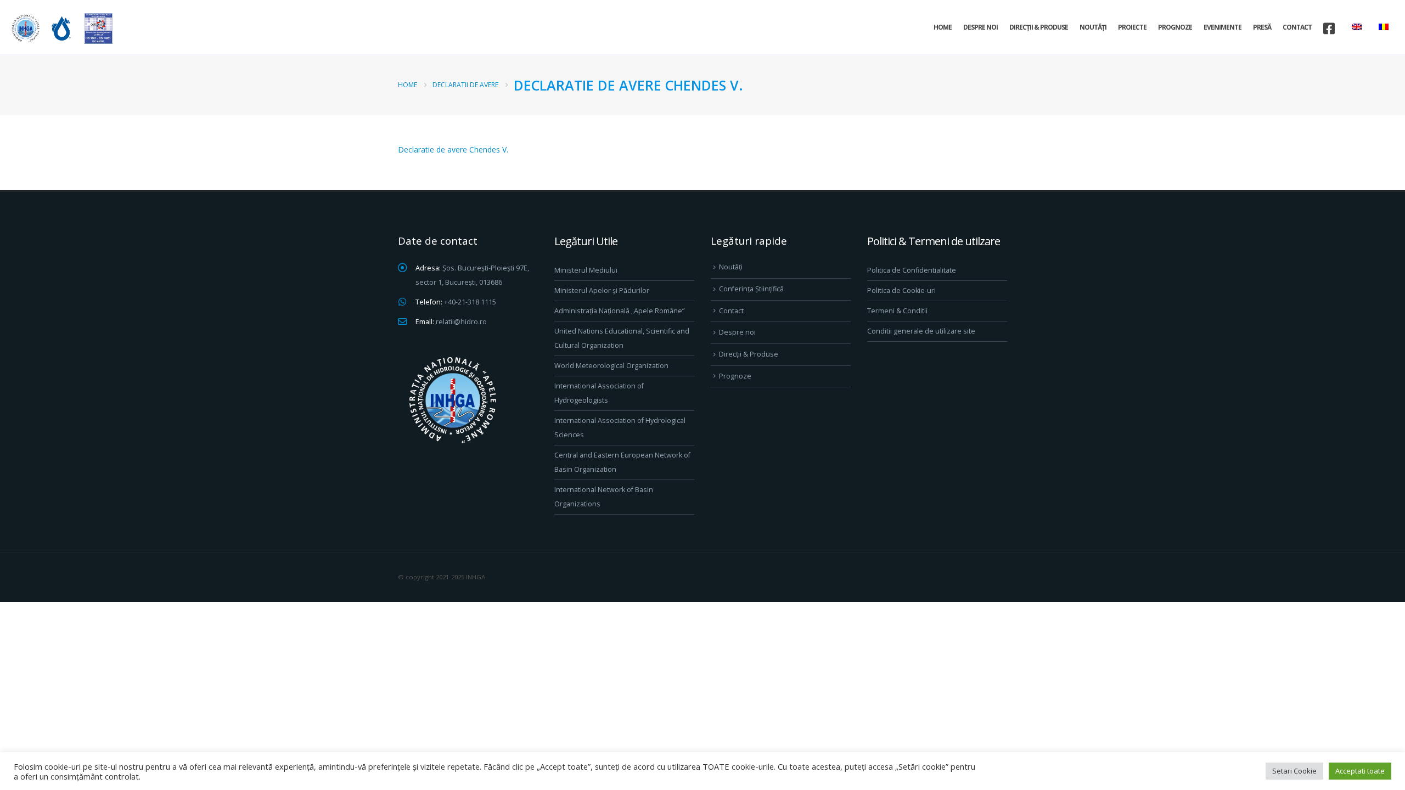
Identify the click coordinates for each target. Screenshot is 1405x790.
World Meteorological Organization (611, 365)
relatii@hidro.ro (461, 321)
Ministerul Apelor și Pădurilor (601, 290)
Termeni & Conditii (897, 310)
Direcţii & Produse (1038, 27)
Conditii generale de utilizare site (921, 331)
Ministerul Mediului (585, 270)
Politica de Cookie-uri (901, 290)
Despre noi (980, 27)
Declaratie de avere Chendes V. (453, 149)
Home (943, 27)
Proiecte (1132, 27)
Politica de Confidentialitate (911, 270)
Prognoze (1175, 27)
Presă (1262, 27)
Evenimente (1222, 27)
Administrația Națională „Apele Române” (619, 310)
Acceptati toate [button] (1360, 771)
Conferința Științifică (751, 289)
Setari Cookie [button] (1294, 771)
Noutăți (1093, 27)
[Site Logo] (60, 28)
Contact (1297, 27)
